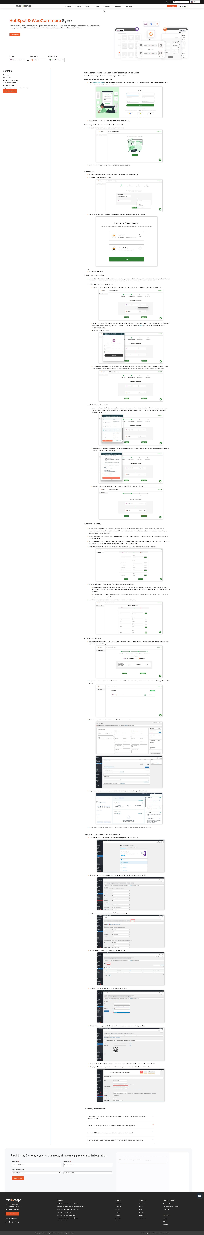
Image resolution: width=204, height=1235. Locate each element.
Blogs (164, 1221)
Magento (118, 1218)
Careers (141, 1212)
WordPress (119, 1204)
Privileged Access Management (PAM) (68, 1209)
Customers (142, 1218)
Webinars (166, 1224)
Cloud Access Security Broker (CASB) (67, 1218)
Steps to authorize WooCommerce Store (15, 88)
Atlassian (118, 1206)
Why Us (141, 1206)
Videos (165, 1218)
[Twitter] (13, 1222)
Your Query (66, 1161)
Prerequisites (7, 75)
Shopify (118, 1209)
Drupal (118, 1212)
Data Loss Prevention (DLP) (64, 1212)
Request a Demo (10, 91)
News (140, 1209)
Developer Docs (167, 1204)
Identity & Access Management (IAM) (67, 1204)
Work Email (15, 1161)
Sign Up (172, 6)
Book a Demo (15, 35)
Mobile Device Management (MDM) (67, 1215)
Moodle (118, 1221)
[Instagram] (19, 1222)
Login (169, 2)
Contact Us (183, 6)
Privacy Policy (144, 1233)
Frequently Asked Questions (171, 1206)
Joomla (118, 1215)
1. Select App (7, 77)
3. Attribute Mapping (9, 83)
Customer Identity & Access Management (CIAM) (71, 1206)
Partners (141, 1215)
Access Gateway (61, 1221)
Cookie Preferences (164, 1233)
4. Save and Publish (9, 85)
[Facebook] (16, 1222)
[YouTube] (10, 1222)
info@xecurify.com (13, 1209)
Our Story (142, 1204)
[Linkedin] (7, 1222)
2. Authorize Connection (10, 80)
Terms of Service (153, 1233)
